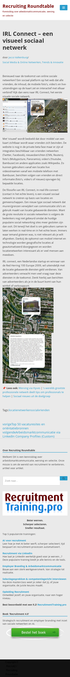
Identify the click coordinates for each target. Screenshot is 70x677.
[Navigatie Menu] (63, 7)
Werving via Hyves (29, 388)
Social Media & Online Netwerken (22, 62)
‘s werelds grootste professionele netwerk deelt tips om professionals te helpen (34, 392)
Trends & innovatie (52, 62)
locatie (13, 410)
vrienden (44, 410)
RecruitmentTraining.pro (52, 604)
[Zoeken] (63, 478)
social (34, 410)
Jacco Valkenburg (18, 57)
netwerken (24, 410)
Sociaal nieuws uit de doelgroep (31, 396)
